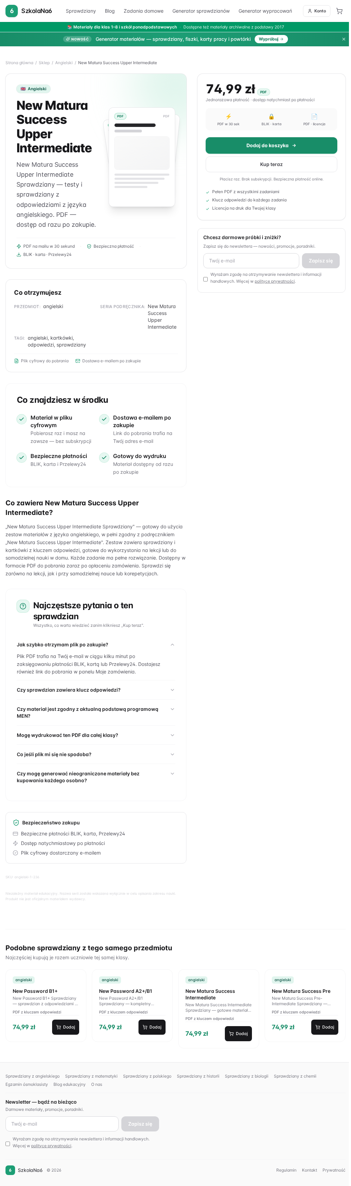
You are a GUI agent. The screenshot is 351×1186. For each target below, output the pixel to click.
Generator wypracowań (265, 11)
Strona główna (19, 62)
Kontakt (307, 1170)
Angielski (64, 62)
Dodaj (69, 1027)
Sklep (44, 62)
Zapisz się (319, 260)
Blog (110, 11)
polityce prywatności (274, 281)
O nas (96, 1084)
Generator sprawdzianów (201, 11)
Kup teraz (269, 164)
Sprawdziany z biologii (246, 1076)
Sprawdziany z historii (198, 1076)
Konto (320, 10)
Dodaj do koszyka (266, 145)
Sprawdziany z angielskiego (32, 1076)
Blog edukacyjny (69, 1084)
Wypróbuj (268, 39)
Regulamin (284, 1170)
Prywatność (331, 1170)
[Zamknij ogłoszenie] (343, 39)
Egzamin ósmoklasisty (26, 1084)
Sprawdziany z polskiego (147, 1076)
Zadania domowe (144, 11)
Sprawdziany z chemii (295, 1076)
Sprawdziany (81, 11)
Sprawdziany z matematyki (91, 1076)
